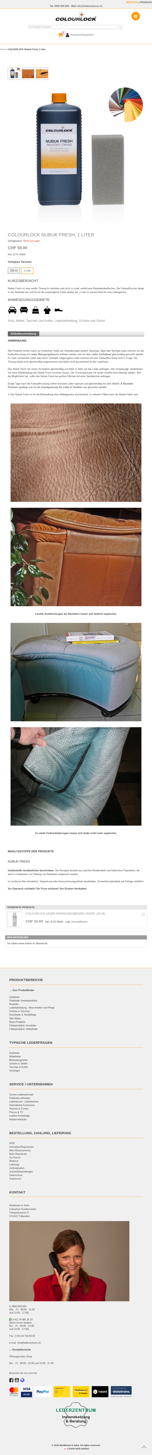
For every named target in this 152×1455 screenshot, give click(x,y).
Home (3, 49)
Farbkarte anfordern (19, 1097)
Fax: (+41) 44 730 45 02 (22, 1335)
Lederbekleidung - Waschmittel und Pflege (31, 1007)
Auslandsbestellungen (21, 1171)
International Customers (22, 1105)
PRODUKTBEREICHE (26, 980)
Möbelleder (15, 1056)
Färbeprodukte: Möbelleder (23, 1028)
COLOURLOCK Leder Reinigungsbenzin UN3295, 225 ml (65, 913)
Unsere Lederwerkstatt (21, 1094)
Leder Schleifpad (101, 354)
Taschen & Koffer (18, 1066)
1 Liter (27, 270)
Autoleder (14, 1052)
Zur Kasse (14, 1157)
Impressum (15, 1178)
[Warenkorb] (60, 35)
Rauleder (14, 1004)
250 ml (13, 270)
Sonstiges (14, 1070)
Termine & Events (19, 1108)
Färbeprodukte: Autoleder (22, 1025)
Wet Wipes (15, 1018)
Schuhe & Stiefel (18, 1063)
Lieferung (14, 1164)
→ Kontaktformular (20, 1349)
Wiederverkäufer (18, 1119)
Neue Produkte (17, 1021)
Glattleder (14, 996)
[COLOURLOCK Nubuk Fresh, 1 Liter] (76, 154)
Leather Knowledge (19, 1115)
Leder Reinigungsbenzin (45, 354)
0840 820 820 (61, 5)
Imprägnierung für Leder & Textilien (61, 387)
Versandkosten (79, 921)
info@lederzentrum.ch (89, 5)
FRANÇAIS (146, 2)
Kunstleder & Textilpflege (22, 1014)
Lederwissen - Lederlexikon (23, 1101)
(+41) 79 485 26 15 (22, 1319)
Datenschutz (16, 1175)
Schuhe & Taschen (19, 1011)
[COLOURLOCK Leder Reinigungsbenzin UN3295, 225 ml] (14, 919)
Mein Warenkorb (18, 1153)
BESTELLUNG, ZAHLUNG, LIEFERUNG (40, 1133)
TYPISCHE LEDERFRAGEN (30, 1043)
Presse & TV (16, 1112)
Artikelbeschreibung (23, 333)
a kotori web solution (78, 1448)
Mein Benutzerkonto (20, 1150)
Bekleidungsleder (18, 1059)
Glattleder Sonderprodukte (23, 1000)
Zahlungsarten (16, 1167)
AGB (11, 1143)
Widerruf (13, 1160)
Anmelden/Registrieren (21, 1146)
